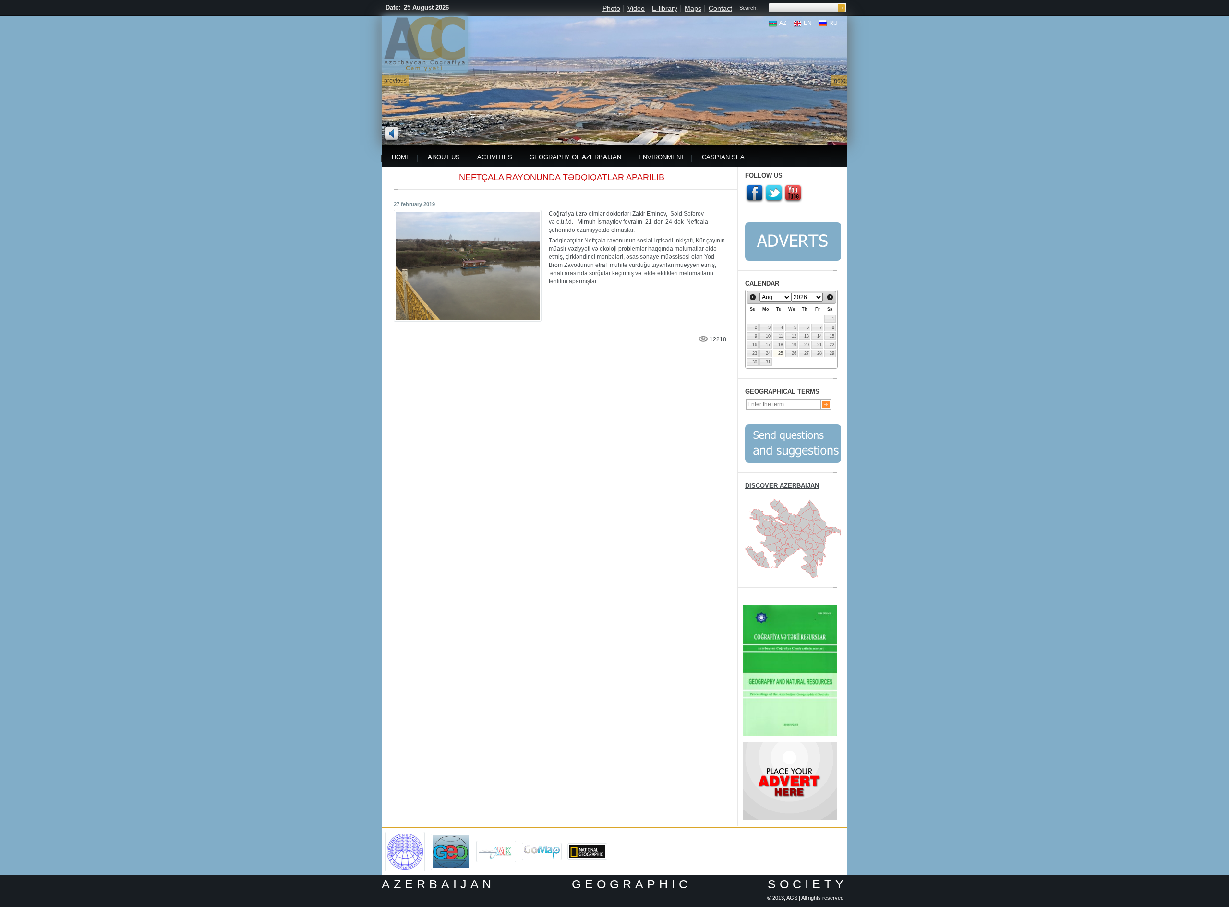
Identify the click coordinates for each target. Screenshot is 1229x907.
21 (819, 344)
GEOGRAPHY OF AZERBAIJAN (575, 157)
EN (808, 23)
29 (832, 353)
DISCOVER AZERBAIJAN (782, 485)
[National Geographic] (587, 846)
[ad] (790, 745)
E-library (664, 8)
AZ (782, 23)
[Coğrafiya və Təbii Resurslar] (790, 608)
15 (832, 336)
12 (794, 336)
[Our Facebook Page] (754, 193)
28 (819, 353)
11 (781, 336)
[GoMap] (542, 846)
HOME (401, 157)
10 (768, 336)
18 (780, 344)
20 (806, 344)
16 (754, 344)
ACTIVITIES (494, 157)
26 (794, 353)
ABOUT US (444, 157)
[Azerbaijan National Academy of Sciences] (405, 835)
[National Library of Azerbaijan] (496, 844)
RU (833, 23)
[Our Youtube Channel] (793, 193)
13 (806, 336)
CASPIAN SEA (723, 157)
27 (806, 353)
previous (395, 80)
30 (754, 362)
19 (794, 344)
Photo (611, 8)
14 (819, 336)
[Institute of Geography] (450, 837)
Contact (720, 8)
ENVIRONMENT (662, 157)
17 (768, 344)
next (839, 80)
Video (636, 8)
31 (768, 362)
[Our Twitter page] (773, 193)
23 (754, 353)
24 (768, 353)
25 (780, 353)
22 (832, 344)
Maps (693, 8)
